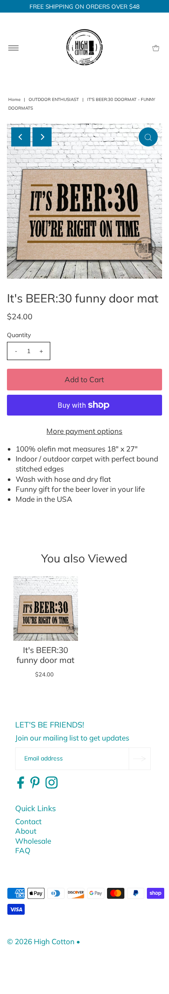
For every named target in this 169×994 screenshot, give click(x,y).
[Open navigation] (13, 47)
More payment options (84, 430)
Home (14, 99)
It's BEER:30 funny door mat (45, 655)
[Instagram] (52, 782)
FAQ (22, 850)
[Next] (42, 136)
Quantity (19, 335)
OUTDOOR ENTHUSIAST (54, 99)
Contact (28, 821)
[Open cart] (155, 47)
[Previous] (20, 136)
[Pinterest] (35, 782)
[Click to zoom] (148, 136)
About (25, 830)
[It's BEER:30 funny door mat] (45, 608)
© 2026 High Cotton (41, 941)
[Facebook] (20, 782)
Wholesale (33, 840)
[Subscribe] (139, 759)
